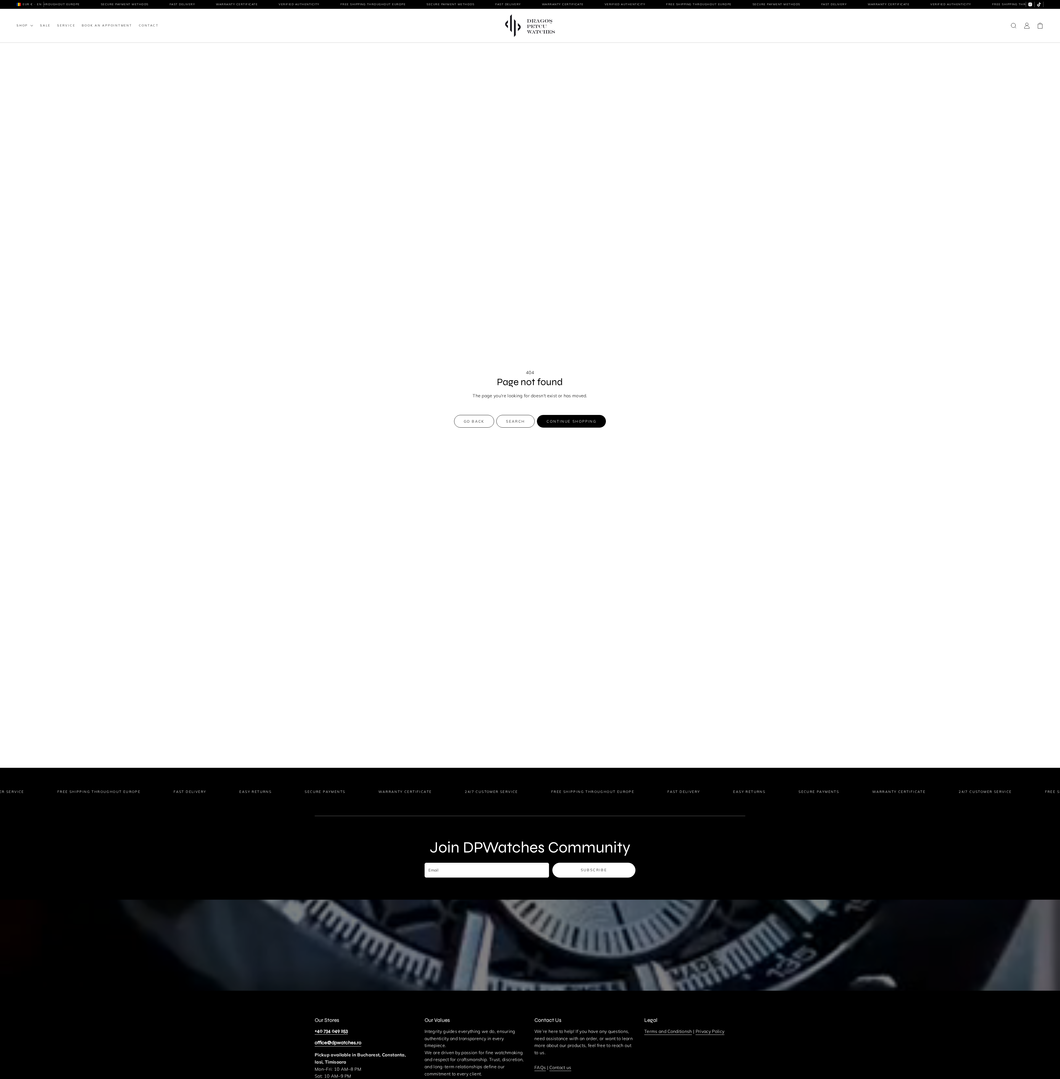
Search (515, 421)
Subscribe (594, 870)
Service (66, 25)
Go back (474, 421)
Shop (22, 25)
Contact (149, 25)
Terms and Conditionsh (668, 1031)
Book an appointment (107, 25)
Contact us (560, 1067)
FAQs (540, 1067)
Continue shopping (571, 421)
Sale (45, 25)
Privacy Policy (710, 1031)
